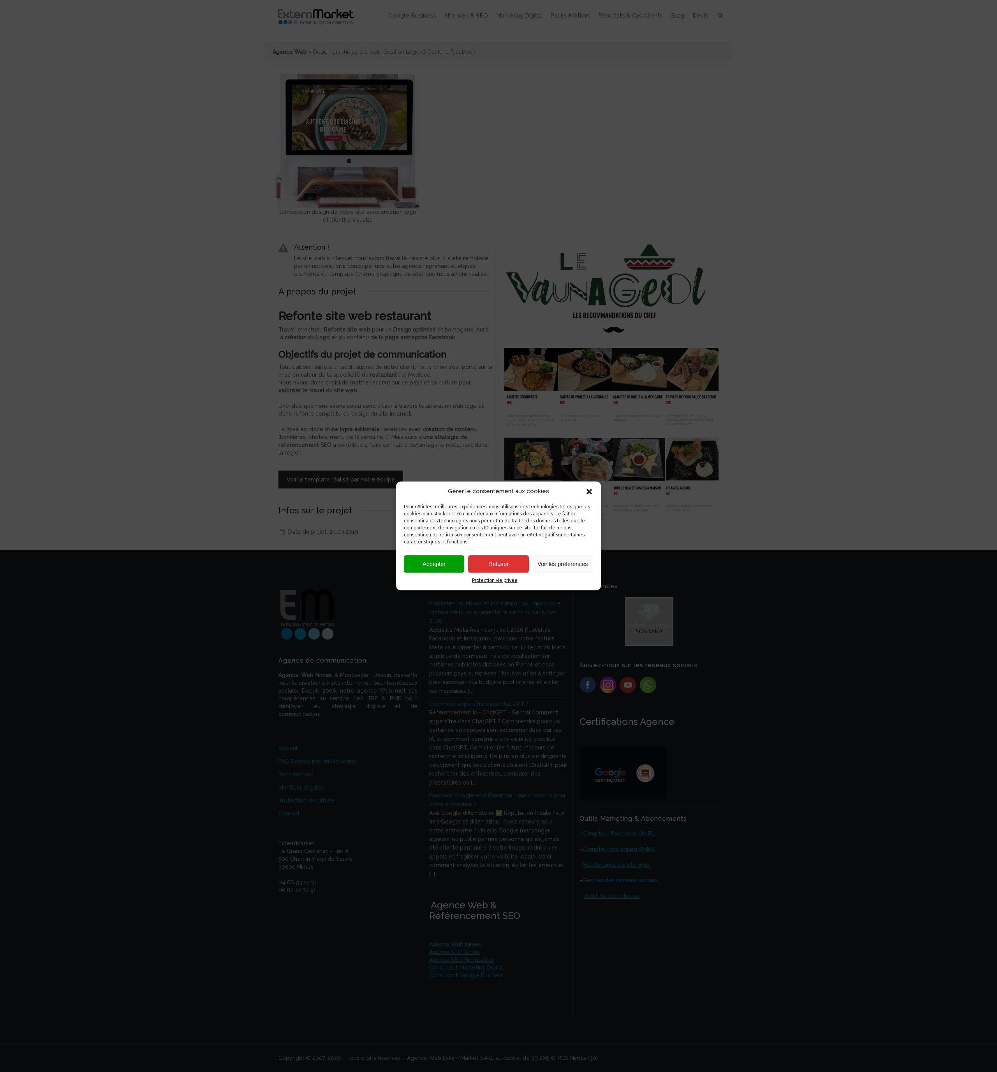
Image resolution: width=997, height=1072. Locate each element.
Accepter (434, 564)
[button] (589, 491)
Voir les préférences (562, 564)
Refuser (498, 564)
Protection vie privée (495, 581)
